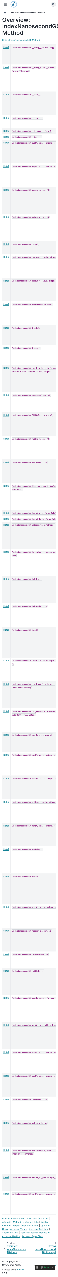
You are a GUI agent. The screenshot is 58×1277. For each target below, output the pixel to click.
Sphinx (20, 1269)
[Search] (53, 4)
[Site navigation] (5, 4)
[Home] (5, 12)
